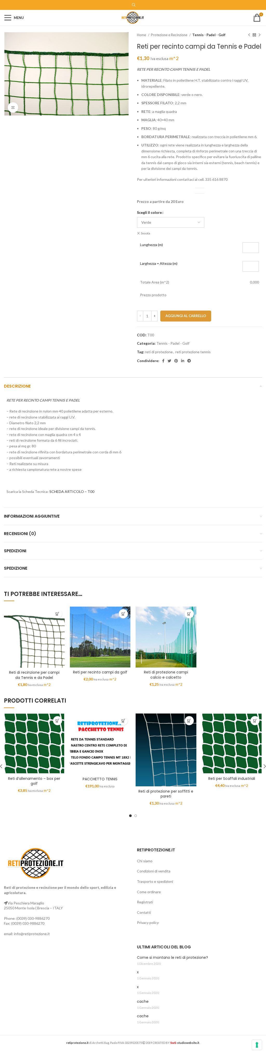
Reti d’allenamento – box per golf (34, 781)
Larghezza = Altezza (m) (158, 263)
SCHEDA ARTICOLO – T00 (71, 491)
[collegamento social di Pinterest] (176, 360)
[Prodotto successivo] (259, 35)
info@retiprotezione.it (32, 933)
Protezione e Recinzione (169, 35)
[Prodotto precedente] (249, 35)
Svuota (145, 233)
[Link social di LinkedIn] (182, 360)
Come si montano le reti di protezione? (172, 957)
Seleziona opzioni (57, 613)
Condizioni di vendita (153, 871)
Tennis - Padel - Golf (208, 35)
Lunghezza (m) (151, 244)
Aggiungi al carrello (185, 316)
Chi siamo (144, 861)
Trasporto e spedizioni (155, 881)
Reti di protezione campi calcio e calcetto (166, 675)
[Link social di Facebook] (163, 360)
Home (142, 35)
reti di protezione (159, 352)
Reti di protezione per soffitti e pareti (165, 794)
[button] (123, 720)
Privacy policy (148, 922)
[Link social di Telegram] (189, 360)
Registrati (145, 902)
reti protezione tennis (193, 352)
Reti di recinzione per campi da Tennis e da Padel (34, 675)
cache (143, 1001)
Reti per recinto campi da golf (100, 672)
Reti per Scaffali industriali (231, 778)
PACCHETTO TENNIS (100, 779)
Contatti (144, 912)
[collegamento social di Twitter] (169, 360)
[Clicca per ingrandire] (13, 107)
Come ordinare (149, 892)
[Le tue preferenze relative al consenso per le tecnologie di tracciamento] (257, 1045)
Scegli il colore (149, 212)
